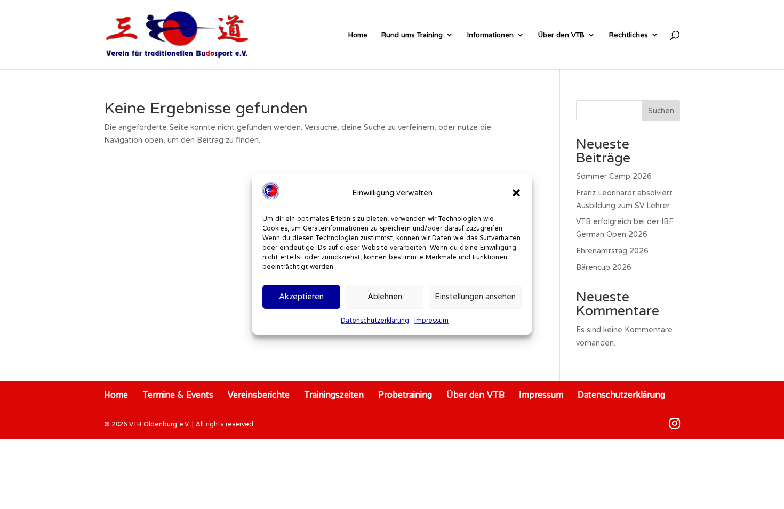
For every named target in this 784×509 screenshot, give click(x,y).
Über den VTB (561, 34)
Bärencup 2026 (603, 267)
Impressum (431, 320)
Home (357, 34)
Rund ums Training (412, 34)
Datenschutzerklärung (375, 320)
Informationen (490, 34)
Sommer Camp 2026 (614, 176)
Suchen (661, 110)
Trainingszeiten (334, 394)
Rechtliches (628, 34)
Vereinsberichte (259, 394)
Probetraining (405, 394)
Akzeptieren (301, 296)
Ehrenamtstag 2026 (612, 251)
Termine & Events (177, 394)
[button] (516, 192)
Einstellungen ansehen (475, 296)
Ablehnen (384, 296)
